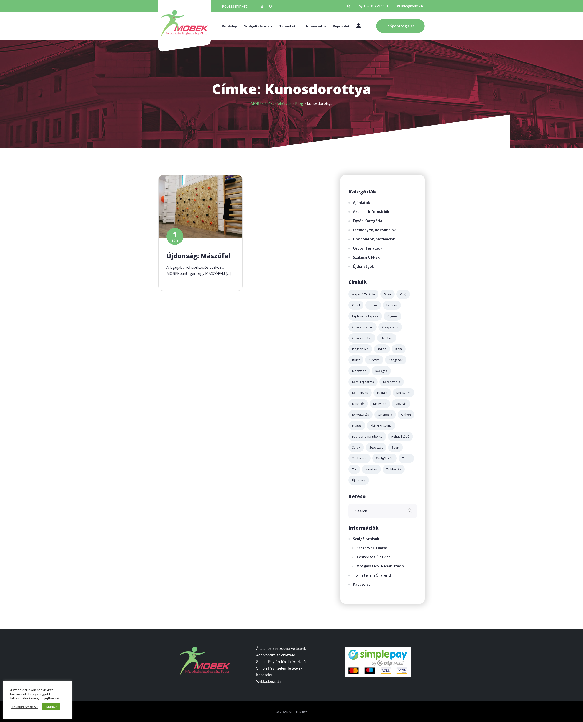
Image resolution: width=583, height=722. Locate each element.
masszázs (403, 393)
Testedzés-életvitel (373, 557)
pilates (356, 425)
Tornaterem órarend (372, 575)
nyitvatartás (360, 415)
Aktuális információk (371, 211)
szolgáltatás (384, 458)
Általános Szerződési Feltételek (281, 648)
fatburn (391, 305)
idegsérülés (360, 349)
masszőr (358, 404)
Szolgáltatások (256, 26)
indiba (382, 349)
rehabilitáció (400, 436)
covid (356, 305)
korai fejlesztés (363, 382)
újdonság (358, 480)
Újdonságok (363, 266)
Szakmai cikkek (366, 257)
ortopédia (385, 415)
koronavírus (391, 382)
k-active (374, 360)
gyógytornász (362, 338)
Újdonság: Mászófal (198, 255)
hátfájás (387, 338)
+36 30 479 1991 (375, 6)
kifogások (396, 360)
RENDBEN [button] (51, 706)
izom (398, 349)
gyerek (392, 316)
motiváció (379, 404)
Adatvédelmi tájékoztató (275, 655)
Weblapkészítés (268, 681)
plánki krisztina (381, 425)
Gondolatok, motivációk (374, 239)
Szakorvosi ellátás (372, 547)
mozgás (401, 404)
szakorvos (359, 458)
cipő (403, 294)
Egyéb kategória (367, 220)
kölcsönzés (360, 393)
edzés (373, 305)
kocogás (381, 371)
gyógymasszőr (362, 327)
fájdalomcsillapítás (365, 316)
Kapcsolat (341, 26)
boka (387, 294)
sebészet (376, 447)
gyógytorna (390, 327)
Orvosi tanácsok (367, 248)
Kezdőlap (229, 26)
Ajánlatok (361, 202)
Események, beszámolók (374, 229)
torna (406, 458)
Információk (313, 26)
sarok (356, 447)
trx (354, 469)
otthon (406, 415)
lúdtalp (382, 393)
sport (395, 447)
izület (356, 360)
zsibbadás (393, 469)
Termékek (287, 26)
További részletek (24, 707)
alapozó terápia (363, 294)
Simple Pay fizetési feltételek (279, 668)
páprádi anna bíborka (367, 436)
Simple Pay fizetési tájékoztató (281, 662)
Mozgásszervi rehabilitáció (380, 566)
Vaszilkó (371, 469)
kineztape (359, 371)
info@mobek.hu (413, 6)
